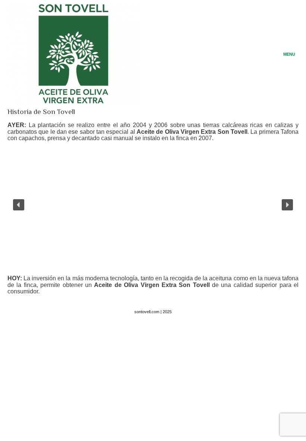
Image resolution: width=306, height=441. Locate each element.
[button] (18, 204)
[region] (153, 204)
